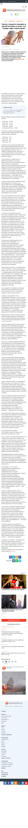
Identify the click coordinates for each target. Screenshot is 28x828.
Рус (26, 6)
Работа (3, 743)
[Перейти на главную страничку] (14, 11)
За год (12, 626)
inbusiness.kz (17, 49)
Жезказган (3, 756)
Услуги (2, 744)
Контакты (4, 1)
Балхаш (3, 754)
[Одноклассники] (16, 557)
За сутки (3, 626)
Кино (2, 727)
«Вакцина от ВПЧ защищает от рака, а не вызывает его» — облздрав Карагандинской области (13, 111)
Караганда (3, 751)
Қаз (23, 6)
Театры (3, 731)
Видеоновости (4, 719)
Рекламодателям (12, 1)
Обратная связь (8, 706)
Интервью (3, 721)
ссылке (13, 551)
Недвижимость (5, 739)
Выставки (3, 733)
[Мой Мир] (19, 557)
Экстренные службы (6, 766)
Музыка (3, 729)
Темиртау (3, 752)
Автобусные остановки (7, 764)
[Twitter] (13, 557)
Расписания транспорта (7, 762)
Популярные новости (13, 624)
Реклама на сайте (18, 706)
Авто (2, 741)
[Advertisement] (14, 77)
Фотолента (4, 717)
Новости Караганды (6, 716)
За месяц (8, 626)
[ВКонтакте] (10, 557)
